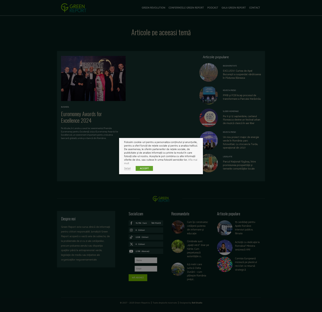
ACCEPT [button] (144, 168)
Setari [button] (127, 168)
